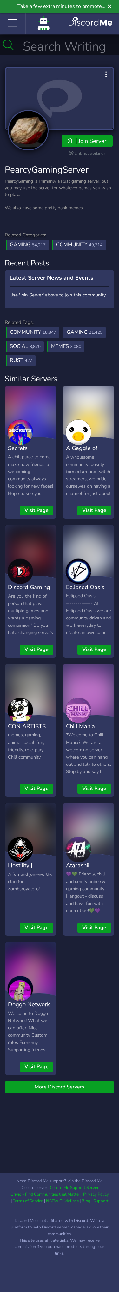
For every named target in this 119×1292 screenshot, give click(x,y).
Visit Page (36, 510)
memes (66, 346)
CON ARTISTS (27, 726)
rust (21, 360)
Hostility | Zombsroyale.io (28, 869)
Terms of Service (28, 1201)
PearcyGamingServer (47, 170)
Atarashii (77, 865)
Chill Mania (80, 726)
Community (79, 244)
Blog (86, 1201)
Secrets (18, 448)
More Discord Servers (59, 1086)
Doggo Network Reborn (29, 1008)
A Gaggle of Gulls (81, 452)
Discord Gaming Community (29, 591)
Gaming (28, 244)
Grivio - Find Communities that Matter (45, 1194)
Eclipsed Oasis (85, 587)
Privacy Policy (96, 1194)
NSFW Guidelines (62, 1201)
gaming (84, 332)
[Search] (8, 45)
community (33, 332)
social (25, 346)
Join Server (92, 141)
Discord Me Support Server (73, 1188)
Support (101, 1201)
